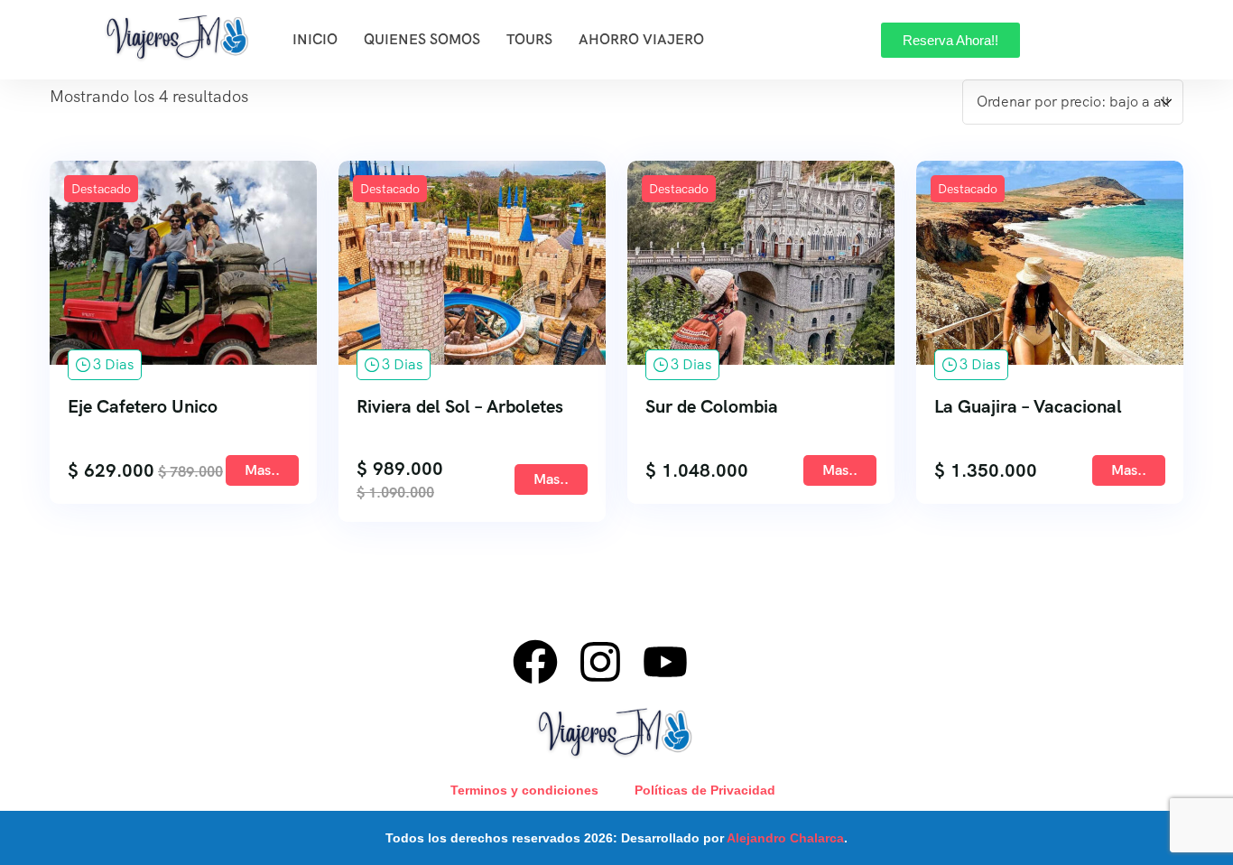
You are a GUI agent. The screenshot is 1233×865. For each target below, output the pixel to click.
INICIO (315, 39)
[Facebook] (535, 661)
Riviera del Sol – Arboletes (460, 406)
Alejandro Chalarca (785, 838)
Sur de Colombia (711, 406)
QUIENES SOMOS (422, 39)
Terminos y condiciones (524, 790)
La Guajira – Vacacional (1028, 406)
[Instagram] (600, 661)
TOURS (529, 39)
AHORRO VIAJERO (641, 39)
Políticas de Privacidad (705, 790)
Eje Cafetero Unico (143, 406)
